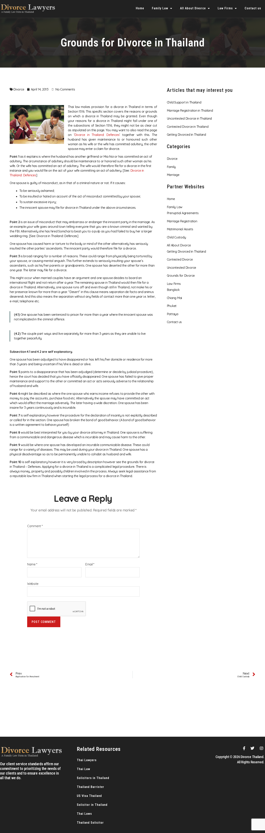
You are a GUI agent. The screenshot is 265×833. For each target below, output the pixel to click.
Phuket (172, 306)
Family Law (160, 8)
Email (89, 564)
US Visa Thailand (89, 796)
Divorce (18, 89)
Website (32, 583)
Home (140, 8)
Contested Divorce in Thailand (188, 127)
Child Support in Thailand (184, 102)
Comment (35, 526)
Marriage (173, 175)
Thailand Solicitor (90, 822)
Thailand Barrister (90, 787)
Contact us (253, 8)
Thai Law (83, 769)
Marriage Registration (182, 221)
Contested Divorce (180, 259)
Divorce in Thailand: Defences (96, 135)
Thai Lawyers (87, 760)
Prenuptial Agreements (183, 213)
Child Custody (176, 237)
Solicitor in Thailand (92, 805)
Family (171, 167)
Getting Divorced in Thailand (186, 135)
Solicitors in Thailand (93, 778)
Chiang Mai (174, 298)
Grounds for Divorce (181, 275)
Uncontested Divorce (181, 268)
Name (32, 564)
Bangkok (173, 290)
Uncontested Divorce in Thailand (189, 118)
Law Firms (225, 8)
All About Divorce (193, 8)
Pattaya (172, 314)
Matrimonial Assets (180, 229)
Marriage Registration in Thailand (190, 110)
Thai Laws (84, 814)
